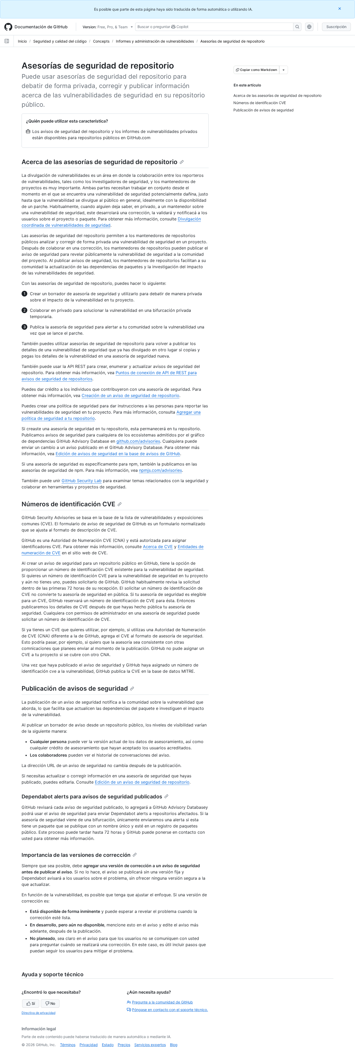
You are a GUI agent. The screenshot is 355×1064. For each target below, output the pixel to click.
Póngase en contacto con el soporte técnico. (170, 1009)
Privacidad (89, 1044)
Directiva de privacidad (38, 1013)
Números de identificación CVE (68, 504)
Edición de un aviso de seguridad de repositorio (142, 782)
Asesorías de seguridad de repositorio (232, 41)
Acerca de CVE (158, 546)
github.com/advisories (138, 441)
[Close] (340, 8)
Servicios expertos (150, 1044)
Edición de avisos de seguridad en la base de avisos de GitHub (118, 453)
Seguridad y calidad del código (60, 41)
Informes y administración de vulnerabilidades (155, 41)
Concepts (101, 41)
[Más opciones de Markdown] (283, 70)
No (52, 1003)
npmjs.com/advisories (160, 470)
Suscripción (336, 26)
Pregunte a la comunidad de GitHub (162, 1002)
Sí (33, 1003)
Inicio (22, 41)
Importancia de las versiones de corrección (76, 855)
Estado (108, 1044)
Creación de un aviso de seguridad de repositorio (130, 395)
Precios (124, 1044)
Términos (67, 1044)
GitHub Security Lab (82, 480)
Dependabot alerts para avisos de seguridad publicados (92, 796)
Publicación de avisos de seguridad (75, 688)
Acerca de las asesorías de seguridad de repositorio (100, 162)
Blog (174, 1044)
